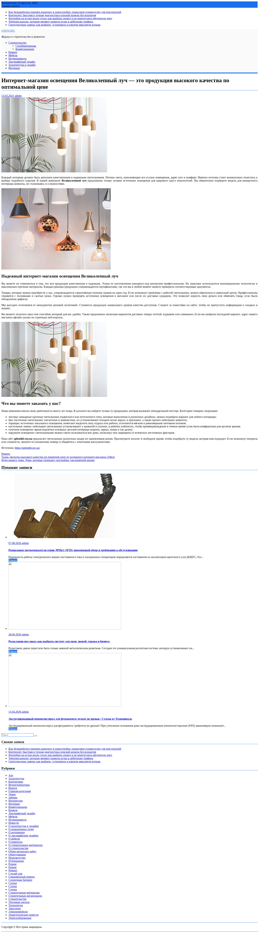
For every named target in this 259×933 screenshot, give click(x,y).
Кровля (12, 810)
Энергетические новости (23, 914)
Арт (10, 775)
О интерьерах (16, 832)
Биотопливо (15, 781)
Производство (17, 857)
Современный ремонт (21, 876)
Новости (13, 822)
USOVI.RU (8, 30)
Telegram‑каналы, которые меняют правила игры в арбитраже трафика (50, 21)
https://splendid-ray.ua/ (27, 447)
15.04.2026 (15, 711)
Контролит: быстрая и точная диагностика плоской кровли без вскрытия (52, 15)
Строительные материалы (24, 892)
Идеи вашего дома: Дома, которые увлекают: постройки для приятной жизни (48, 460)
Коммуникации (25, 49)
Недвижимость (17, 58)
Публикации (16, 860)
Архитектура (16, 778)
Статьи (12, 883)
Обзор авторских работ (22, 851)
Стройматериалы (26, 45)
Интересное (15, 800)
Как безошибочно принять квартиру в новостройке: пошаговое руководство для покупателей (64, 12)
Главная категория (19, 791)
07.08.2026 (15, 543)
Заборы (12, 797)
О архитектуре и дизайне (23, 826)
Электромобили (18, 911)
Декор (12, 794)
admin (18, 95)
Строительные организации (25, 895)
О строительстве (18, 848)
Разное (12, 864)
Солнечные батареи (20, 879)
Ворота (12, 788)
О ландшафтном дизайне (23, 835)
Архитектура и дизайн (22, 64)
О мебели (14, 838)
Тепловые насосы (19, 902)
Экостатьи (14, 908)
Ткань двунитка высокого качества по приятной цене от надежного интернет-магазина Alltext (58, 456)
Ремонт (12, 52)
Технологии (15, 905)
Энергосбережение (19, 917)
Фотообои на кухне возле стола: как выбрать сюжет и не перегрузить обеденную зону (60, 18)
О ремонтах (15, 841)
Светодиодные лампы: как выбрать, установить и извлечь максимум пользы (54, 24)
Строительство (17, 42)
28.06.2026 (15, 634)
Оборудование (17, 854)
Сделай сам (15, 873)
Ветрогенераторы (19, 784)
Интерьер (14, 68)
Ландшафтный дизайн (21, 61)
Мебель (12, 55)
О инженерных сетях (21, 829)
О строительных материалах (25, 845)
